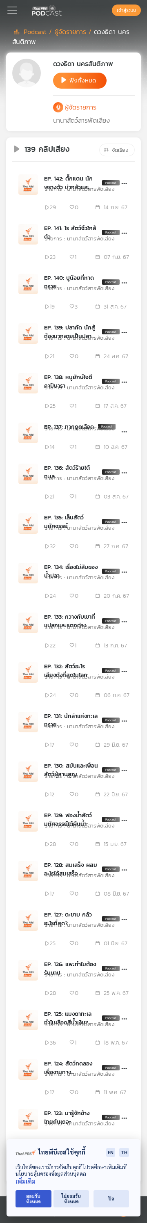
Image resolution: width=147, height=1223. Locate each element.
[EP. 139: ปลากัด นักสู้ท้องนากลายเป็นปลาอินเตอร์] (28, 333)
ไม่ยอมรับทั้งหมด (71, 1199)
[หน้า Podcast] (63, 9)
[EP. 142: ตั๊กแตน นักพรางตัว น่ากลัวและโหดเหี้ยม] (28, 184)
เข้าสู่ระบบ (126, 10)
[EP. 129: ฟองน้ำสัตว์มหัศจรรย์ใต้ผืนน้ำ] (28, 821)
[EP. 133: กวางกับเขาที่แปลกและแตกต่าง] (28, 623)
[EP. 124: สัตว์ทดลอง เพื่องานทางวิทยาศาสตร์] (28, 1069)
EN (111, 1152)
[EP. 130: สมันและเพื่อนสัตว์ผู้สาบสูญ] (28, 771)
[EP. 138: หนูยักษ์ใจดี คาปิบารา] (28, 383)
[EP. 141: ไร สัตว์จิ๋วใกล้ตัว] (28, 234)
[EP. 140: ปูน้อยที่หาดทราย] (28, 284)
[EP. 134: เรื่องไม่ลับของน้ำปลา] (28, 573)
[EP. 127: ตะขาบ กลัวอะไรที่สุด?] (28, 920)
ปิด (111, 1199)
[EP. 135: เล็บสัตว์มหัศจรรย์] (28, 523)
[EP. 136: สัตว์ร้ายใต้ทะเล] (28, 474)
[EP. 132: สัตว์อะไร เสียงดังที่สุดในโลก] (28, 672)
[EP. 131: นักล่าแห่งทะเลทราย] (28, 722)
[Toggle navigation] (12, 10)
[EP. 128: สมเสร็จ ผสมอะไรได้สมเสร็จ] (28, 871)
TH (124, 1152)
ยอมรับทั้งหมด (33, 1199)
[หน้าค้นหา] (108, 10)
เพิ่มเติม (26, 1181)
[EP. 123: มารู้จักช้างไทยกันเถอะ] (28, 1119)
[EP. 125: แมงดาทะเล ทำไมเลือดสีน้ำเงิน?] (28, 1020)
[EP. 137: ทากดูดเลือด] (28, 433)
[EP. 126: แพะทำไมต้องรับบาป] (28, 970)
